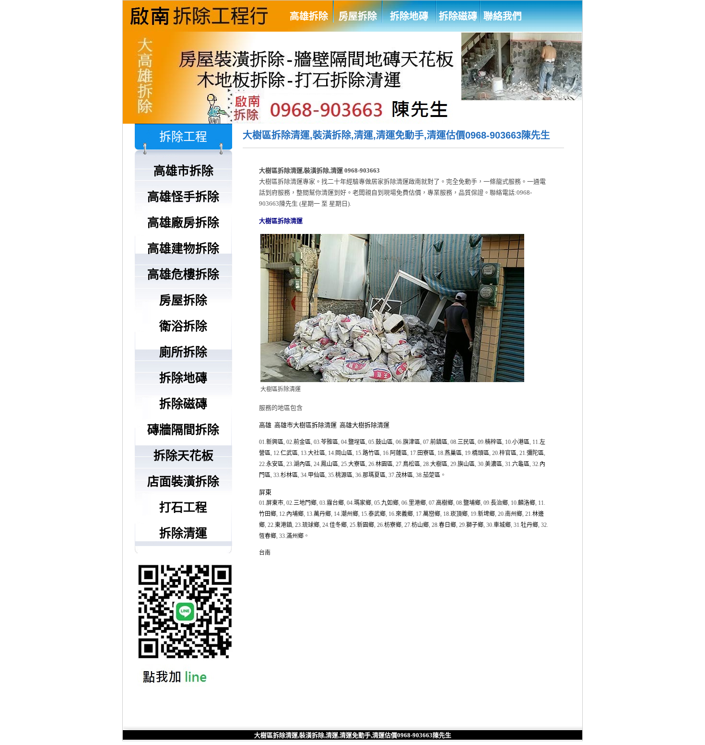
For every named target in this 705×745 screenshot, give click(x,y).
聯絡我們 (502, 16)
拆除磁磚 (458, 16)
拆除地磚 (409, 16)
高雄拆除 (309, 16)
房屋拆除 (358, 16)
